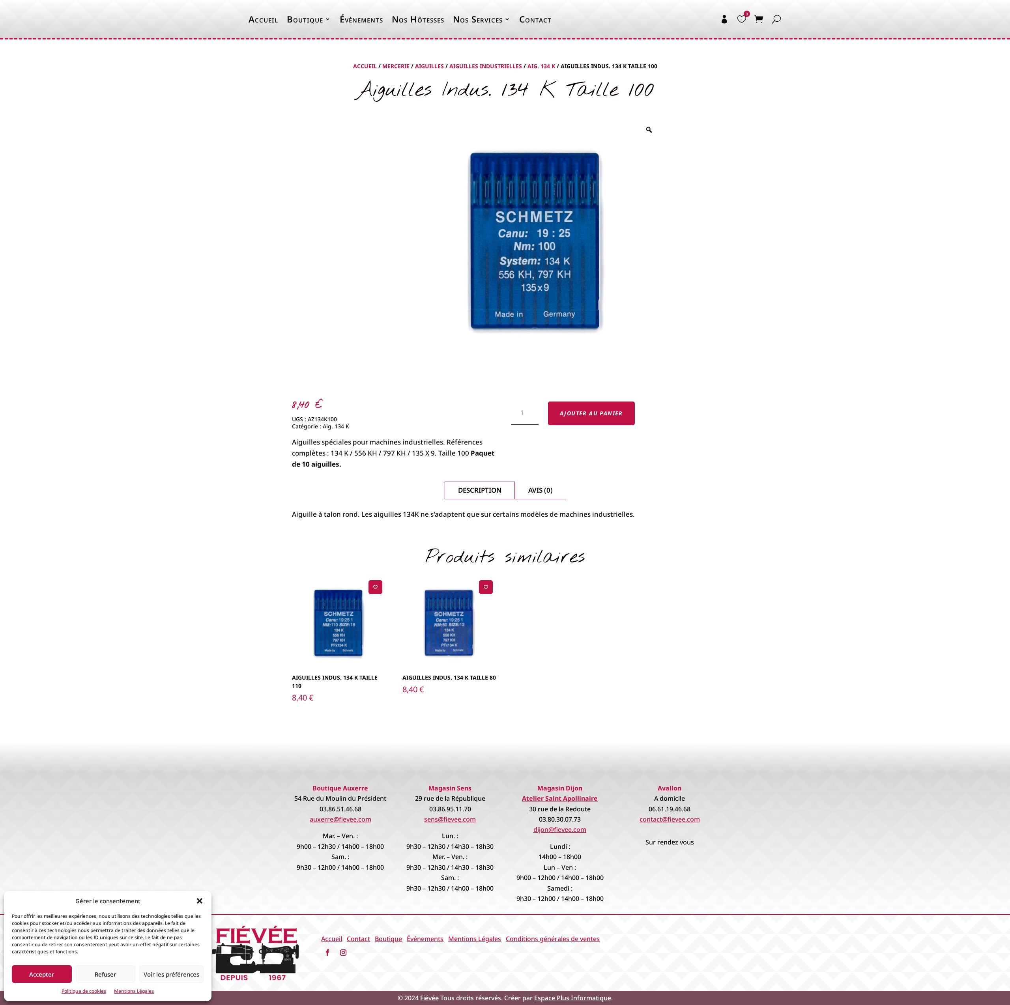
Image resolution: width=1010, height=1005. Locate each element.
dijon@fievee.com (559, 829)
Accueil (263, 19)
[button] (200, 901)
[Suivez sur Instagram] (343, 952)
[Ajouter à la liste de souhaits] (375, 587)
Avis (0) (540, 490)
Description (479, 490)
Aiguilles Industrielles (485, 66)
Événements (425, 938)
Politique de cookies (84, 991)
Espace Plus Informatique (572, 998)
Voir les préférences (171, 974)
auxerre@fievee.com (340, 819)
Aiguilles (429, 66)
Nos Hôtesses (418, 19)
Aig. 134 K (541, 66)
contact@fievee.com (670, 819)
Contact (535, 19)
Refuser (105, 974)
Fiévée (429, 998)
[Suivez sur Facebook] (327, 952)
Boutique (305, 19)
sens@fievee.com (450, 819)
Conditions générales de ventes (553, 938)
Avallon (669, 788)
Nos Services (478, 19)
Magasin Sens (449, 788)
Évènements (361, 19)
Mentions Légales (134, 991)
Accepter (41, 974)
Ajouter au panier (591, 413)
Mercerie (396, 66)
